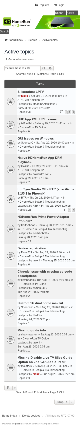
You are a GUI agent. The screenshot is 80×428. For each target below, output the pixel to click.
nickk (24, 95)
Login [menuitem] (61, 5)
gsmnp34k (27, 280)
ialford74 (26, 123)
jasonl (36, 260)
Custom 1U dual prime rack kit (40, 303)
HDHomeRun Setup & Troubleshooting (41, 146)
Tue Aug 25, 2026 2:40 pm (33, 292)
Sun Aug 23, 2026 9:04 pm (34, 346)
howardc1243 (41, 174)
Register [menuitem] (44, 5)
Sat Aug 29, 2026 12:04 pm (34, 108)
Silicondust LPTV (31, 91)
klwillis (25, 166)
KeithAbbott (28, 225)
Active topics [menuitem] (72, 13)
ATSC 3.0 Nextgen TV (31, 100)
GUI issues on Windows (36, 138)
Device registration (32, 248)
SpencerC (27, 142)
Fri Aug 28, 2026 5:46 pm (33, 237)
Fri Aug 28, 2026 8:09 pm (56, 205)
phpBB (18, 423)
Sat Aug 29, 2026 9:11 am (33, 178)
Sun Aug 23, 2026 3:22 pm (58, 374)
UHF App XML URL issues (37, 119)
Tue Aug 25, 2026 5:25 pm (59, 260)
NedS (36, 315)
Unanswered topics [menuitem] (60, 13)
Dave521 (26, 252)
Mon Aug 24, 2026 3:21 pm (34, 319)
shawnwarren (29, 334)
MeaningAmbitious (44, 104)
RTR (24, 197)
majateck (26, 366)
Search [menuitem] (4, 31)
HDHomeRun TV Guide (32, 127)
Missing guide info (32, 330)
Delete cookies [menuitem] (31, 415)
